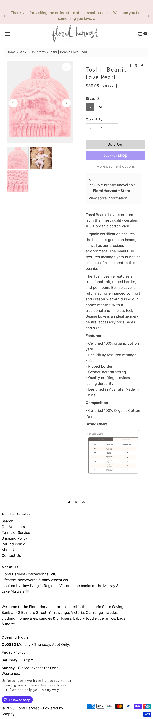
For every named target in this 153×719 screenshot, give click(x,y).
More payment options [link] (115, 166)
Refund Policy (13, 544)
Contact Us (11, 555)
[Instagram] (76, 502)
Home (11, 52)
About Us (9, 550)
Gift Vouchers (13, 527)
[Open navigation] (7, 33)
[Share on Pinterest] (142, 66)
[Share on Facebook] (131, 66)
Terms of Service (16, 532)
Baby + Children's (32, 52)
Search (7, 521)
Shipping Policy (14, 538)
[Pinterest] (83, 502)
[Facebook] (69, 502)
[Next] (148, 16)
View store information (108, 198)
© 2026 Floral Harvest (20, 708)
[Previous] (5, 16)
